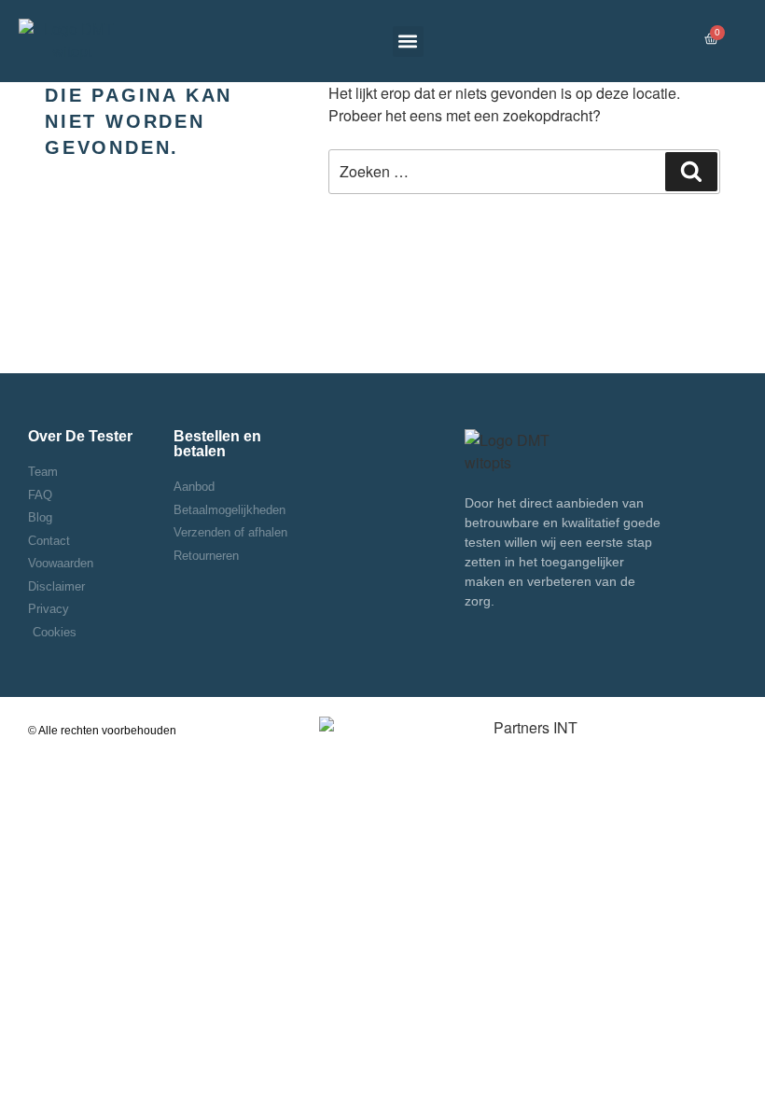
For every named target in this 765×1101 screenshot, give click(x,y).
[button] (408, 41)
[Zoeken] (691, 171)
